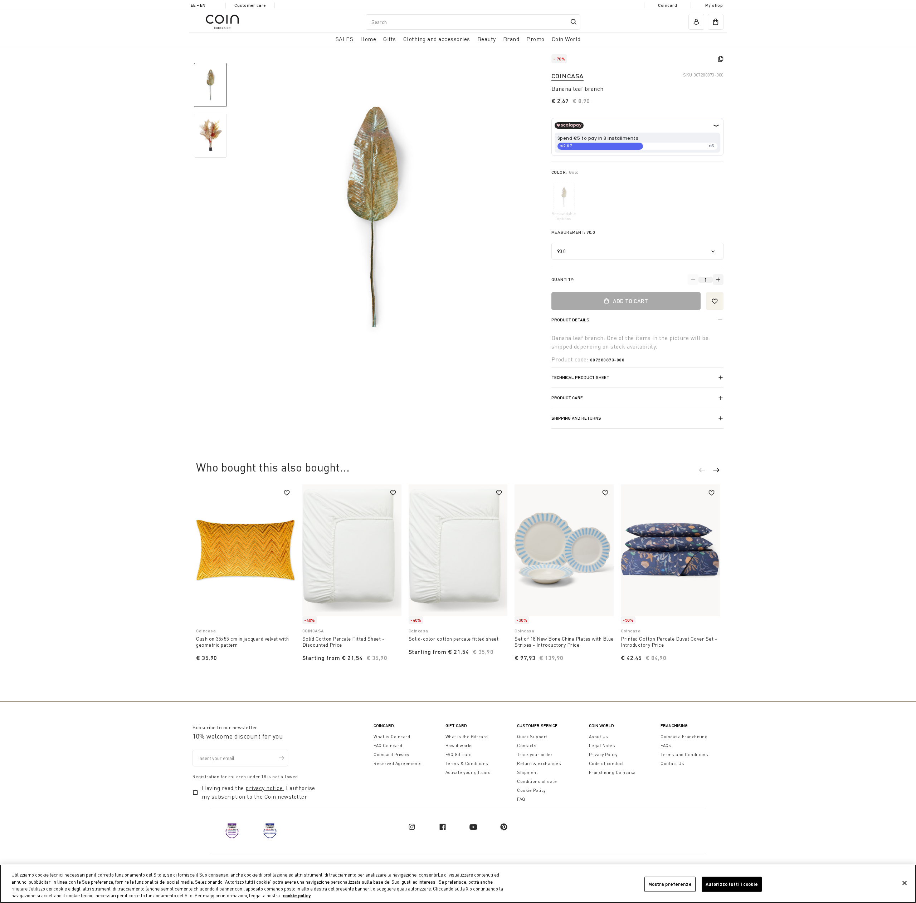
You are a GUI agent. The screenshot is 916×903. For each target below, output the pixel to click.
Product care (567, 397)
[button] (705, 471)
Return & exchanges (539, 763)
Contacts (526, 745)
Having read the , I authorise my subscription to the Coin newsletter (258, 792)
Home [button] (368, 39)
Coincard (667, 5)
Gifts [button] (389, 39)
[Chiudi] (904, 883)
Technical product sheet (580, 377)
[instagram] (412, 827)
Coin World (601, 725)
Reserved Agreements (398, 763)
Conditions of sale (537, 781)
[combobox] (473, 22)
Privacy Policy (603, 754)
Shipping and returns (576, 418)
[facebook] (442, 827)
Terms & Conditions (466, 763)
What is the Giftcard (466, 736)
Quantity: (563, 279)
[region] (458, 883)
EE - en (198, 5)
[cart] (715, 22)
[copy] (720, 59)
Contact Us (672, 763)
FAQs (666, 745)
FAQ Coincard (388, 745)
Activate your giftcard (468, 772)
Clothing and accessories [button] (436, 39)
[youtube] (473, 827)
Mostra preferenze (670, 884)
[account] (696, 22)
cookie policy (297, 895)
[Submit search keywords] (573, 22)
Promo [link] (535, 39)
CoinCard (384, 725)
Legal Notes (602, 745)
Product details (570, 319)
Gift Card (456, 725)
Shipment (527, 772)
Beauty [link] (486, 39)
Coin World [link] (566, 39)
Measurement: (573, 232)
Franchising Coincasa (612, 772)
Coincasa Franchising (684, 736)
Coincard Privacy (391, 754)
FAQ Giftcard (458, 754)
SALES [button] (345, 39)
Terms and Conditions (684, 754)
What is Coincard (392, 736)
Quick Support (532, 736)
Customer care (250, 5)
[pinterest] (504, 827)
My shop (714, 5)
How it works (459, 745)
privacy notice (264, 787)
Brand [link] (511, 39)
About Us (598, 736)
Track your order (534, 754)
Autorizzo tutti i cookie (732, 884)
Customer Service (537, 725)
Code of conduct (606, 763)
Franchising (674, 725)
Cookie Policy (531, 790)
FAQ (521, 799)
